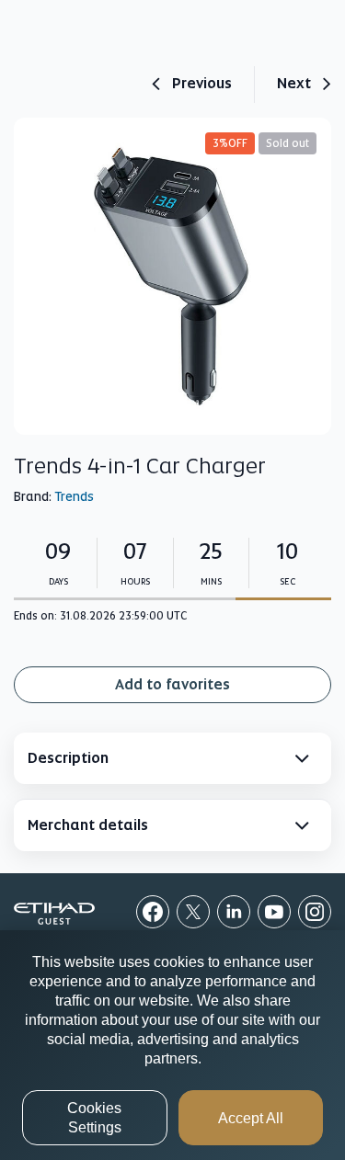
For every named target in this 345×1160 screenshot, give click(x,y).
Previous (202, 84)
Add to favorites (172, 684)
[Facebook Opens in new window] (152, 911)
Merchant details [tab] (88, 825)
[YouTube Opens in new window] (274, 911)
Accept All (250, 1118)
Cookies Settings (94, 1117)
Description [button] (68, 758)
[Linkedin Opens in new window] (233, 911)
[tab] (172, 758)
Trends (74, 496)
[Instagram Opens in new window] (314, 911)
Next (294, 84)
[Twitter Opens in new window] (193, 911)
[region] (172, 1045)
